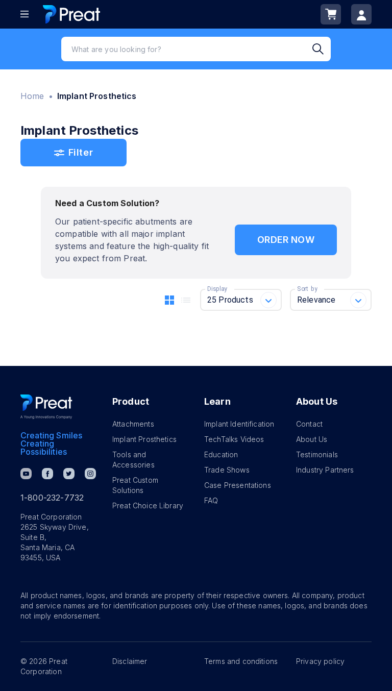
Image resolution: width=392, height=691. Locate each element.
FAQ (211, 500)
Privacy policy (320, 661)
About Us (311, 439)
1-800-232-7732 (52, 497)
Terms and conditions (241, 661)
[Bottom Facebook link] (47, 473)
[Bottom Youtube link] (26, 473)
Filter (80, 152)
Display (217, 288)
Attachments (133, 423)
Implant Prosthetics (144, 439)
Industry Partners (325, 469)
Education (221, 454)
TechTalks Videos (234, 439)
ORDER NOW (285, 239)
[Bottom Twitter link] (69, 473)
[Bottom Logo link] (46, 406)
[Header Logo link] (71, 14)
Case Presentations (237, 485)
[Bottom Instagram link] (90, 473)
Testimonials (317, 454)
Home (32, 96)
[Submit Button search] (321, 49)
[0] (331, 14)
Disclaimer (130, 661)
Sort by (307, 288)
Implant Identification (239, 423)
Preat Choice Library (147, 505)
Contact (309, 423)
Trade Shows (227, 469)
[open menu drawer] (24, 14)
